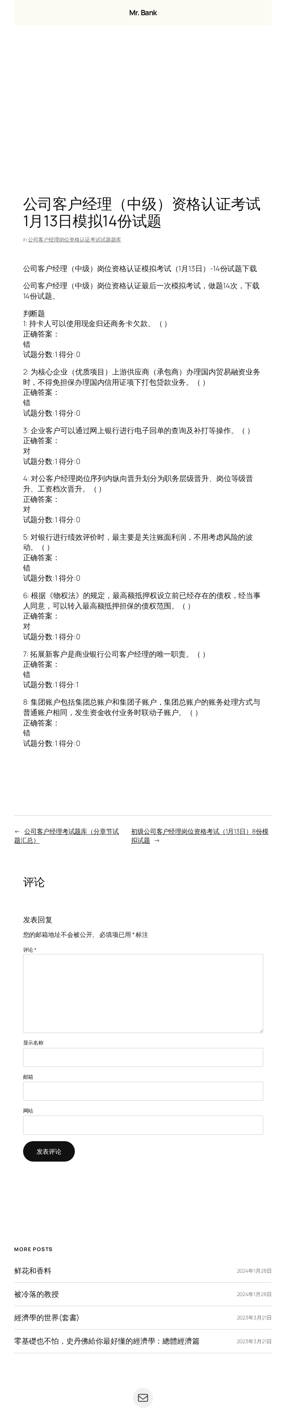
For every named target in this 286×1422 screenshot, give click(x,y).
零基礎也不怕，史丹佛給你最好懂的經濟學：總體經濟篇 (107, 1341)
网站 (28, 1110)
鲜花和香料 (32, 1271)
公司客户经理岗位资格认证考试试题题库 (74, 239)
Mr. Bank (143, 12)
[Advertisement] (143, 103)
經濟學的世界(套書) (46, 1318)
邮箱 (28, 1076)
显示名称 (33, 1042)
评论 (30, 949)
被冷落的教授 (36, 1294)
